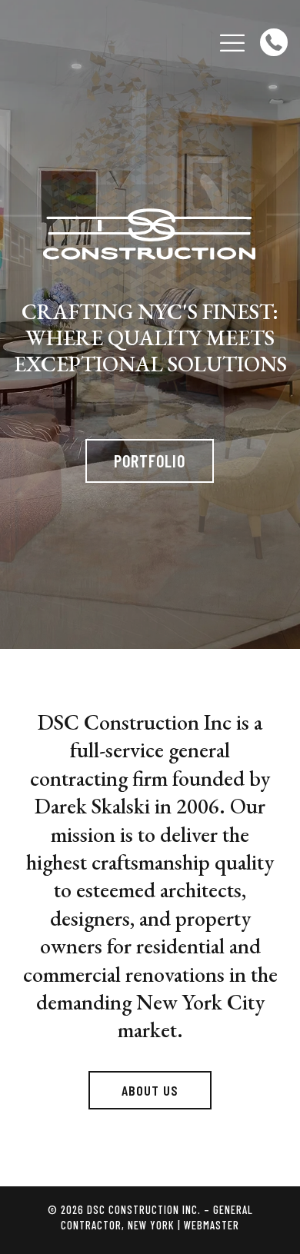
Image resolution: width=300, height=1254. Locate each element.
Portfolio (149, 461)
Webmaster (211, 1225)
